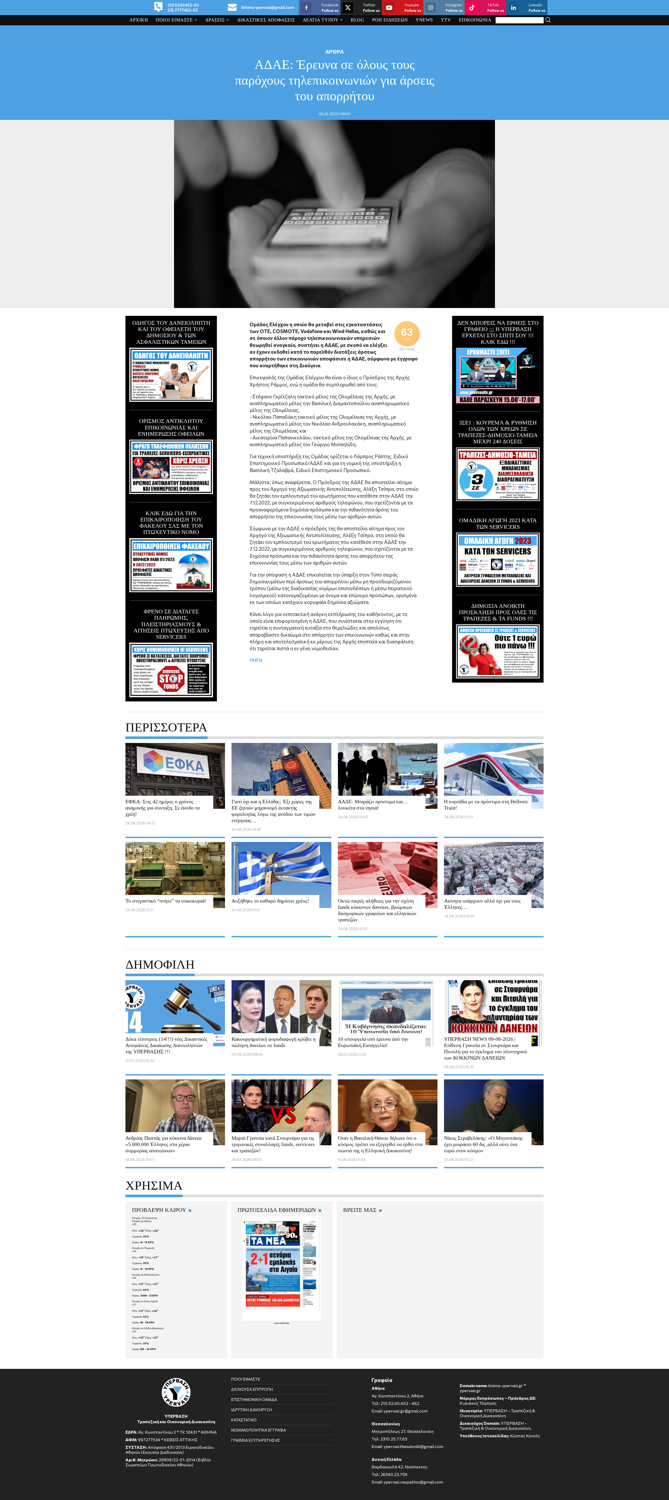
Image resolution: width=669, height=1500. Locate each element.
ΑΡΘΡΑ (334, 51)
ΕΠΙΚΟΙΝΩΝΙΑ (475, 19)
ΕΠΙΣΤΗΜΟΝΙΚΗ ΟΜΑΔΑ (254, 1399)
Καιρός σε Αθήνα (142, 1221)
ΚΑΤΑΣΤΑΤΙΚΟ (244, 1419)
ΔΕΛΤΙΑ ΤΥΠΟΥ (320, 19)
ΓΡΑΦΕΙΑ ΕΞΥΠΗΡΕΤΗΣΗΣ (255, 1440)
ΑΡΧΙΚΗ (138, 19)
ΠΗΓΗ (256, 660)
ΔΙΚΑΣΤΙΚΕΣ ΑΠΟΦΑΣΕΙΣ (266, 19)
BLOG (357, 19)
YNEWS (424, 19)
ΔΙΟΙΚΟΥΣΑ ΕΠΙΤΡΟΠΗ (252, 1389)
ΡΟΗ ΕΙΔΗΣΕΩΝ (390, 19)
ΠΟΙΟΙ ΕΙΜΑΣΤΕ (174, 19)
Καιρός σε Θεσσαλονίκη (145, 1274)
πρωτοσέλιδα (281, 1322)
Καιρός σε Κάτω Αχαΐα (145, 1301)
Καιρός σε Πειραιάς (143, 1247)
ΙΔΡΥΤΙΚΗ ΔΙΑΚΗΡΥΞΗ (251, 1409)
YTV (446, 19)
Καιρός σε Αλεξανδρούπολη (148, 1328)
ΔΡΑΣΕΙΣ (215, 19)
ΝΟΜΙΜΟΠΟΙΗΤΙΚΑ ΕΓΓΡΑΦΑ (258, 1430)
